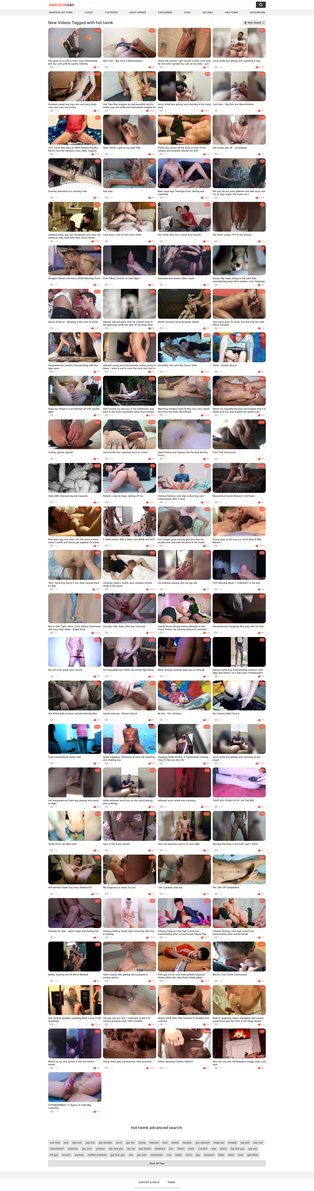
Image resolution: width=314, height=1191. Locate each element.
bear (165, 1142)
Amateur (61, 5)
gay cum (258, 1142)
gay (198, 1154)
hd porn (66, 1154)
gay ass (252, 1148)
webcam (154, 1142)
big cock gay (116, 1148)
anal (213, 1148)
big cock (77, 1142)
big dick (245, 1142)
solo (131, 1154)
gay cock (87, 1148)
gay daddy (145, 1148)
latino (231, 1154)
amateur (100, 1148)
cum (169, 1154)
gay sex (130, 1142)
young (142, 1142)
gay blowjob (105, 1142)
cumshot (202, 1148)
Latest (88, 12)
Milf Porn (231, 12)
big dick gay (237, 1148)
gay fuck (142, 1154)
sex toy (131, 1148)
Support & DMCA (149, 1182)
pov (171, 1148)
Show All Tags (157, 1163)
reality (178, 1154)
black (189, 1154)
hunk (240, 1154)
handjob (187, 1142)
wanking (79, 1154)
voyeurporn (257, 12)
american (73, 1148)
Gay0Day (207, 12)
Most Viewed (138, 12)
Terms (171, 1182)
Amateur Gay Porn (60, 12)
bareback (160, 1148)
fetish (221, 1154)
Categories (165, 12)
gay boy (90, 1142)
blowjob (232, 1142)
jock (66, 1142)
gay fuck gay (117, 1154)
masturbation (57, 1148)
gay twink (252, 1154)
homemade (157, 1154)
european (209, 1154)
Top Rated (111, 12)
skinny (223, 1148)
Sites (187, 12)
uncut (119, 1142)
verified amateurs (97, 1154)
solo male (55, 1142)
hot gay (54, 1154)
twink (191, 1148)
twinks (180, 1148)
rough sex (219, 1142)
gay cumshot (202, 1142)
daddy (175, 1142)
